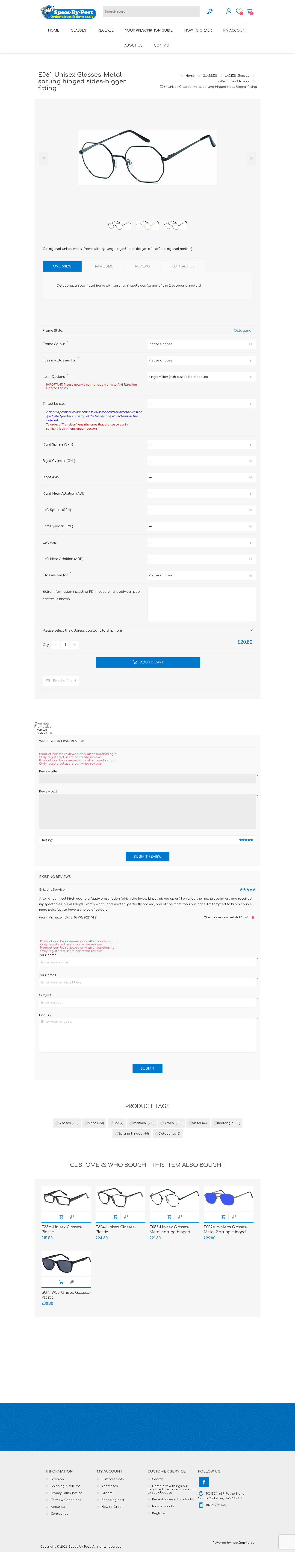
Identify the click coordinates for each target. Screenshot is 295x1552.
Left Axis (50, 542)
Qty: (46, 645)
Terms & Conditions (66, 1500)
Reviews (41, 730)
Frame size (43, 726)
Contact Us (43, 733)
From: (43, 917)
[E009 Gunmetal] (229, 1198)
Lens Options (54, 376)
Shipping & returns (65, 1486)
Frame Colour (54, 344)
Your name (47, 955)
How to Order (112, 1506)
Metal (196, 1123)
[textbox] (151, 11)
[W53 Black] (66, 1263)
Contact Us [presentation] (183, 266)
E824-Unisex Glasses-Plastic (116, 1229)
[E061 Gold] (147, 225)
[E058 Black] (174, 1198)
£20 (116, 1123)
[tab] (62, 266)
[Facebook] (204, 1482)
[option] (119, 225)
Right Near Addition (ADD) (64, 493)
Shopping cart (249, 11)
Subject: (45, 995)
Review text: (48, 791)
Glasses (65, 1123)
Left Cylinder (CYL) (58, 526)
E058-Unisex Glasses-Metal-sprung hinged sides (170, 1232)
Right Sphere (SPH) (58, 444)
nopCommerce (243, 1542)
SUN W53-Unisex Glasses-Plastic (66, 1295)
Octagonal (243, 330)
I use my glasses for (60, 360)
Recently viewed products (172, 1499)
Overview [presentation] (62, 266)
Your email (47, 975)
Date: (69, 917)
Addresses (109, 1486)
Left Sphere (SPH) (57, 510)
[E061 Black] (119, 225)
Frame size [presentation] (103, 266)
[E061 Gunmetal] (176, 225)
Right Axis (51, 477)
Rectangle (225, 1123)
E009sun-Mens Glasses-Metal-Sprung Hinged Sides (226, 1232)
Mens (92, 1123)
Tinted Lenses (54, 403)
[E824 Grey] (120, 1198)
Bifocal (169, 1123)
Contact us (59, 1513)
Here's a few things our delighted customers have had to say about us (172, 1489)
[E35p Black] (66, 1198)
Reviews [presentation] (142, 266)
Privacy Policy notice (66, 1493)
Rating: (47, 840)
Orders (106, 1493)
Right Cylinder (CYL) (59, 461)
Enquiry (45, 1015)
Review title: (48, 771)
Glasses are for (56, 575)
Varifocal (140, 1123)
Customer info (112, 1479)
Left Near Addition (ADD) (63, 559)
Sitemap (57, 1479)
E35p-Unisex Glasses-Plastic (61, 1229)
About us (58, 1506)
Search (157, 1479)
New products (163, 1506)
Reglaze (158, 1513)
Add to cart (61, 1217)
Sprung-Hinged (130, 1133)
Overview (42, 723)
